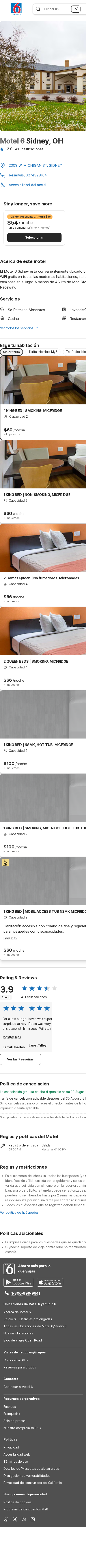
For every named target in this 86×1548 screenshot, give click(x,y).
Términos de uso (16, 1461)
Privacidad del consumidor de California (33, 1483)
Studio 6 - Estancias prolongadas (28, 1319)
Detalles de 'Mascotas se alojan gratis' (32, 1468)
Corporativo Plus (16, 1360)
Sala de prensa (15, 1421)
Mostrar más (12, 1037)
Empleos (10, 1406)
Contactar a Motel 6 (18, 1387)
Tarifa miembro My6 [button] (43, 352)
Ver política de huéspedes (19, 1212)
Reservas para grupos (20, 1367)
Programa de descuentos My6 (26, 1509)
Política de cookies (18, 1502)
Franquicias (12, 1414)
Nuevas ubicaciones (18, 1333)
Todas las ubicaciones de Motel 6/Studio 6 (35, 1326)
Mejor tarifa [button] (11, 352)
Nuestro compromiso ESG (22, 1428)
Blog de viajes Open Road (23, 1340)
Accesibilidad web (17, 1454)
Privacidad (11, 1447)
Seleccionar (34, 237)
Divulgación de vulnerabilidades (27, 1475)
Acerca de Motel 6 (17, 1312)
